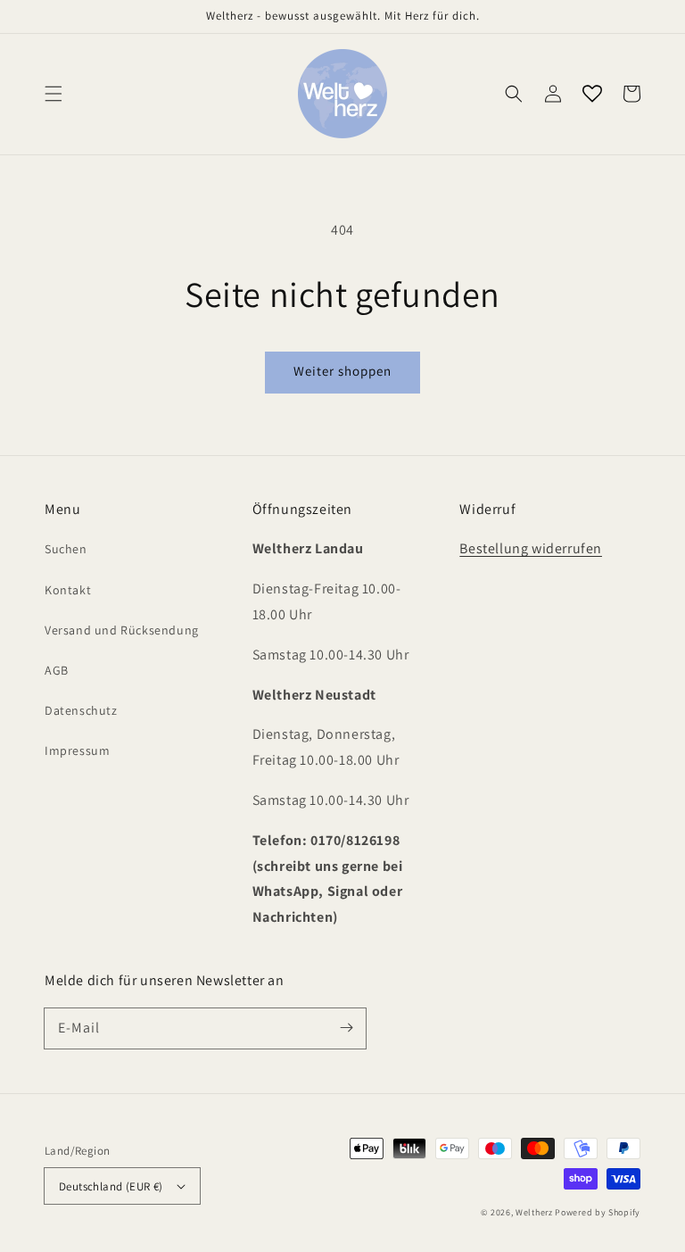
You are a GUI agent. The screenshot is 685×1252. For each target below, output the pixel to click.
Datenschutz (81, 710)
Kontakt (68, 590)
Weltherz (534, 1212)
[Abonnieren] (346, 1028)
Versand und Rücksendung (122, 630)
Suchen (66, 549)
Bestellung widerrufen (530, 548)
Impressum (77, 750)
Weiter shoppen (342, 370)
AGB (57, 670)
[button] (53, 93)
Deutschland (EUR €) (111, 1186)
